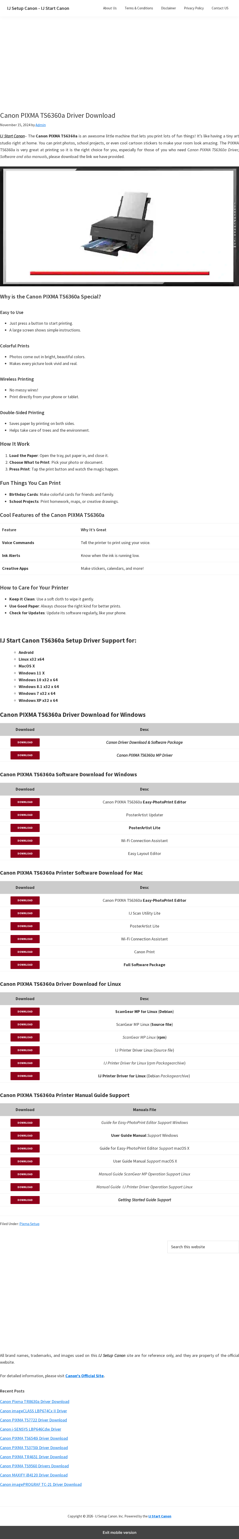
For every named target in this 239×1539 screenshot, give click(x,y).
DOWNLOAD (25, 742)
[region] (80, 69)
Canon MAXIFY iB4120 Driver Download (34, 1475)
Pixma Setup (29, 1223)
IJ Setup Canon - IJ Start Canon (38, 8)
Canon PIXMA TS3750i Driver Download (34, 1447)
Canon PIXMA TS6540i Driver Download (34, 1438)
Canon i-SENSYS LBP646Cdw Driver (30, 1429)
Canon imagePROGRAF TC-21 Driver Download (41, 1484)
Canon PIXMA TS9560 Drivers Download (34, 1466)
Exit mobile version (120, 1532)
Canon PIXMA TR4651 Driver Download (34, 1456)
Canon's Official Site (84, 1375)
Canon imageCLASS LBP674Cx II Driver (33, 1411)
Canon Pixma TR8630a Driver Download (34, 1401)
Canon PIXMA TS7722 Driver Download (33, 1420)
